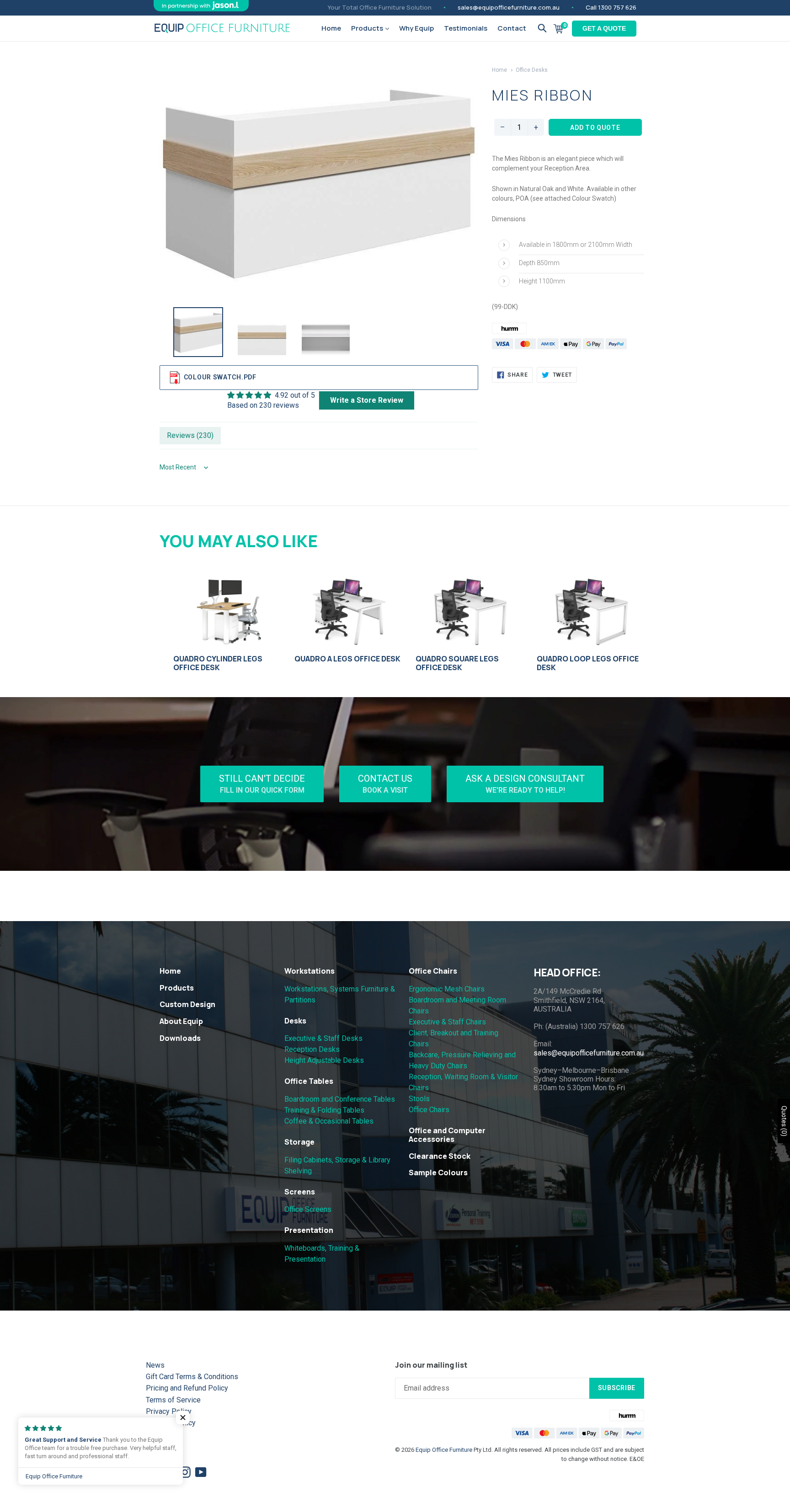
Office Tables (308, 1081)
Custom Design (187, 1004)
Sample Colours (438, 1172)
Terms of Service (173, 1400)
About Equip (181, 1021)
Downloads (180, 1038)
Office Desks (532, 70)
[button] (183, 1417)
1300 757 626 (617, 7)
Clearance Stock (439, 1156)
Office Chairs (433, 971)
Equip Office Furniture (444, 1449)
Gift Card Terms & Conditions (192, 1376)
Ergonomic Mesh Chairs (447, 989)
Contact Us (385, 783)
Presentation (308, 1230)
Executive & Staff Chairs (447, 1022)
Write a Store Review (366, 400)
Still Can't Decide (262, 783)
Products (367, 28)
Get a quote (604, 28)
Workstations (309, 971)
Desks (295, 1021)
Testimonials (465, 28)
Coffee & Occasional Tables (329, 1121)
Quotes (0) (784, 1121)
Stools (419, 1098)
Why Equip (416, 28)
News (155, 1365)
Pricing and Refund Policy (187, 1388)
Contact (511, 28)
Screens (299, 1192)
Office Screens (307, 1209)
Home (331, 28)
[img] (271, 395)
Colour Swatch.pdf (220, 377)
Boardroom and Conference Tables (339, 1099)
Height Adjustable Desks (324, 1060)
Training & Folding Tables (324, 1110)
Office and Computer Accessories (447, 1134)
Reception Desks (312, 1049)
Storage (299, 1142)
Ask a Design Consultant (525, 783)
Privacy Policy (169, 1411)
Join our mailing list (431, 1365)
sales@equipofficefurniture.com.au (509, 7)
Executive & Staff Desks (323, 1038)
